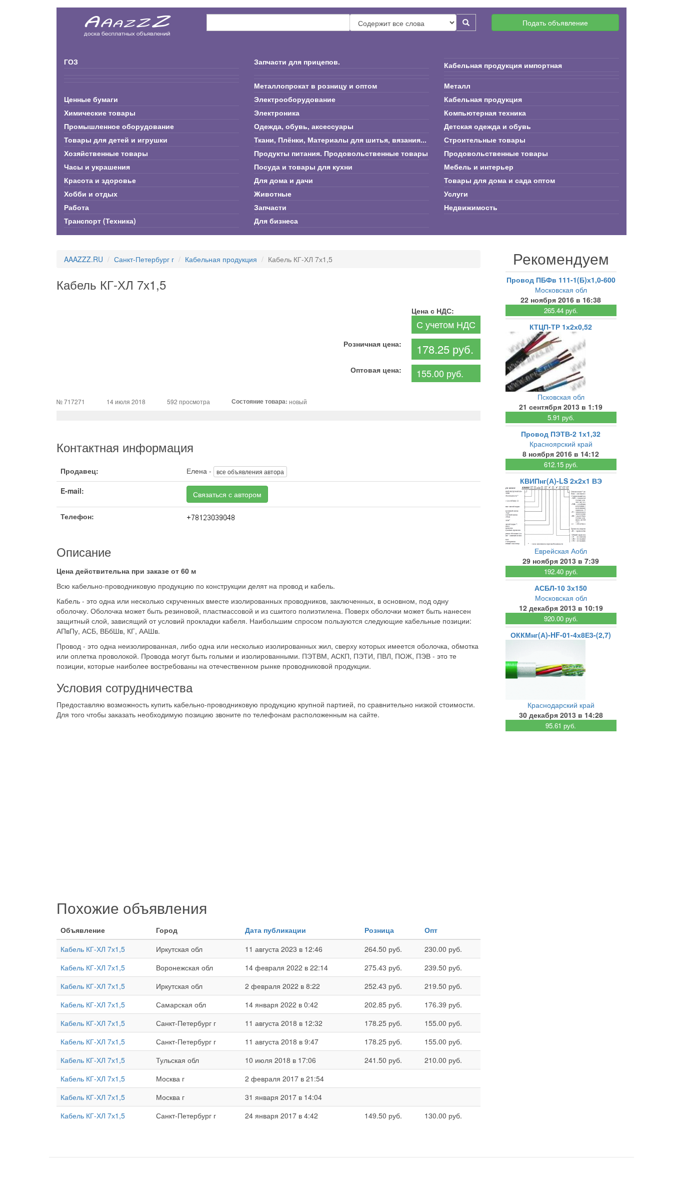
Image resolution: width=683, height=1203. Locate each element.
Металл (457, 86)
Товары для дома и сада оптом (499, 180)
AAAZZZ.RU (83, 259)
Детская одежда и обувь (487, 126)
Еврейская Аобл (560, 551)
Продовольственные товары (496, 153)
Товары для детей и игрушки (116, 140)
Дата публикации (275, 930)
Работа (76, 207)
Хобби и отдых (91, 194)
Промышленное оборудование (119, 126)
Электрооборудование (295, 99)
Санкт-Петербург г (144, 259)
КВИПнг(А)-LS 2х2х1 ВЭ (561, 481)
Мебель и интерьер (479, 167)
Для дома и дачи (283, 180)
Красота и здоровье (100, 180)
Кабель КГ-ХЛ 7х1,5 (92, 949)
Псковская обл (561, 397)
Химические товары (100, 113)
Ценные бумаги (91, 99)
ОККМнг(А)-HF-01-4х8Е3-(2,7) (560, 635)
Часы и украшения (97, 167)
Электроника (277, 113)
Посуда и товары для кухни (303, 167)
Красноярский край (561, 444)
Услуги (456, 194)
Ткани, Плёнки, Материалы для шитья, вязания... (340, 140)
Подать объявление (555, 23)
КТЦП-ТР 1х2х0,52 (561, 327)
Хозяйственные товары (106, 153)
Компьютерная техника (485, 113)
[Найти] (466, 22)
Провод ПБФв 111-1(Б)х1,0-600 (561, 280)
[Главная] (128, 23)
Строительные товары (485, 140)
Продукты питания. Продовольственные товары (341, 153)
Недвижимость (471, 207)
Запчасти (270, 207)
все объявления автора (250, 471)
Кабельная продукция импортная (503, 65)
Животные (273, 194)
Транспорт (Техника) (100, 221)
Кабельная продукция (483, 99)
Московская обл (561, 290)
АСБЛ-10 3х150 (560, 588)
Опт (431, 930)
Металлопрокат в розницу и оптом (315, 86)
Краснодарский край (561, 705)
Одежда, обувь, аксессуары (304, 126)
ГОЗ (71, 62)
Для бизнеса (276, 221)
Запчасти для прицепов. (297, 62)
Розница (379, 930)
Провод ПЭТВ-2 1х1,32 (560, 434)
